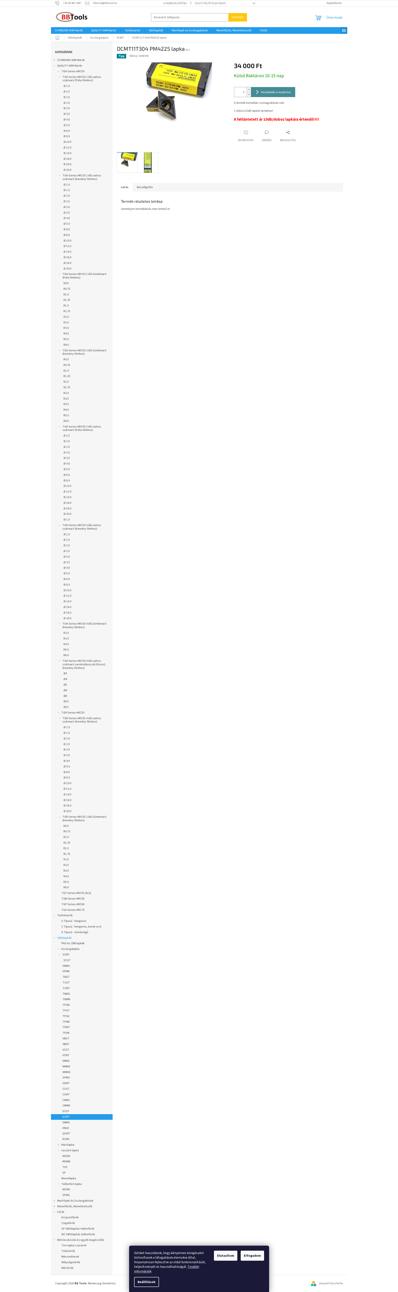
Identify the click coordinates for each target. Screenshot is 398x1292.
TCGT (66, 983)
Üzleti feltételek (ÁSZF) (210, 3)
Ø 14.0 (67, 153)
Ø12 (66, 707)
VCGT (65, 1050)
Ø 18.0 (67, 164)
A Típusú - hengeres (73, 921)
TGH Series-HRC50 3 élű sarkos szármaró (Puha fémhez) (81, 428)
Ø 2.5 (67, 103)
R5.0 (66, 339)
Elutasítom (225, 1255)
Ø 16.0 (67, 159)
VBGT (65, 1038)
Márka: (139, 56)
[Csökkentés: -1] (249, 94)
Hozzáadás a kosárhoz (276, 92)
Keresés (238, 17)
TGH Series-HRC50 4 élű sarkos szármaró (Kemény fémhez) (81, 527)
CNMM (66, 1105)
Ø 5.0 (67, 125)
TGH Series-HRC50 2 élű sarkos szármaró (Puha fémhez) (81, 79)
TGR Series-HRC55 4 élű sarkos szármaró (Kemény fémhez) (81, 720)
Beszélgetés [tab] (145, 187)
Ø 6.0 (67, 131)
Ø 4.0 (67, 120)
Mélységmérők (70, 1262)
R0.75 (67, 289)
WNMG (66, 1072)
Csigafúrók (68, 1223)
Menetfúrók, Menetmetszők (74, 1206)
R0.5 (66, 283)
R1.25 (67, 300)
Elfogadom (252, 1255)
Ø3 (65, 673)
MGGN (66, 1156)
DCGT (66, 1111)
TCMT (66, 988)
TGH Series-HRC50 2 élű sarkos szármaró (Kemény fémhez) (81, 177)
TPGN (66, 1005)
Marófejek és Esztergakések (75, 1201)
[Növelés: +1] (249, 89)
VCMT (66, 1055)
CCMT (66, 1094)
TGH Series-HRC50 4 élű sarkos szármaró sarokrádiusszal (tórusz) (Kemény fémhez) (83, 664)
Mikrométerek (70, 1257)
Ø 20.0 (67, 170)
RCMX (65, 1139)
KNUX (65, 1128)
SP (64, 1173)
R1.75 (67, 311)
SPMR (66, 971)
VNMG (66, 1061)
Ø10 (66, 701)
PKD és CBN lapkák (73, 943)
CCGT (66, 1089)
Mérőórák (67, 1268)
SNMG (66, 966)
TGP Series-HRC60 (72, 904)
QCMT (66, 1133)
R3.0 (66, 328)
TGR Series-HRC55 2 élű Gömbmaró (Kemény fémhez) (84, 819)
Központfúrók (70, 1217)
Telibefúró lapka (71, 1184)
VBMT (66, 1044)
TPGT (66, 1011)
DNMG (66, 1122)
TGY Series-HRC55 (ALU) (76, 893)
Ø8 (65, 696)
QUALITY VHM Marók (69, 66)
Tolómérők (68, 1251)
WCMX (66, 1189)
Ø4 (65, 679)
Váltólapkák (64, 938)
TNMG (66, 994)
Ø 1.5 (67, 92)
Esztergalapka (70, 949)
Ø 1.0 (67, 86)
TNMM (66, 999)
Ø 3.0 (67, 108)
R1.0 (66, 294)
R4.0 (66, 334)
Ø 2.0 (67, 97)
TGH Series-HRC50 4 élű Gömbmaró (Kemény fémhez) (84, 625)
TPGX (65, 1016)
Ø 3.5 (67, 114)
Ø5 (65, 685)
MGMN (66, 1161)
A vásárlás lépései (175, 3)
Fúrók (60, 1212)
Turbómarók (65, 915)
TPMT (66, 1027)
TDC (65, 1167)
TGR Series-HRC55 (72, 713)
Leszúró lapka (70, 1150)
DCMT (66, 1117)
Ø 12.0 (67, 148)
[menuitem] (69, 30)
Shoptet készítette (331, 1283)
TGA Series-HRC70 (72, 910)
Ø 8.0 (67, 136)
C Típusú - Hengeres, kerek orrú (81, 927)
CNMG (66, 1100)
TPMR (66, 1022)
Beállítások (146, 1282)
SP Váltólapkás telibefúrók (77, 1229)
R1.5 (66, 306)
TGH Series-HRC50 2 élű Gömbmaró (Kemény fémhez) (84, 352)
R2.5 (66, 322)
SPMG (66, 1078)
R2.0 (66, 317)
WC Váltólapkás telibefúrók (78, 1234)
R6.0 (66, 345)
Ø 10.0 (67, 142)
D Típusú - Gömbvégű (74, 932)
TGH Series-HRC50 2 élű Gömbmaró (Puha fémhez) (84, 276)
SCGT (67, 960)
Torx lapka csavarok (73, 1245)
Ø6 (65, 690)
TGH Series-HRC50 (72, 71)
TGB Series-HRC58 (72, 899)
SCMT (66, 955)
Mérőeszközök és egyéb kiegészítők (80, 1240)
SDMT (66, 1083)
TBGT (66, 977)
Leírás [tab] (124, 187)
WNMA (66, 1066)
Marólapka (67, 1145)
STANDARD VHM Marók (71, 60)
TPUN (65, 1033)
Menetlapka (68, 1178)
